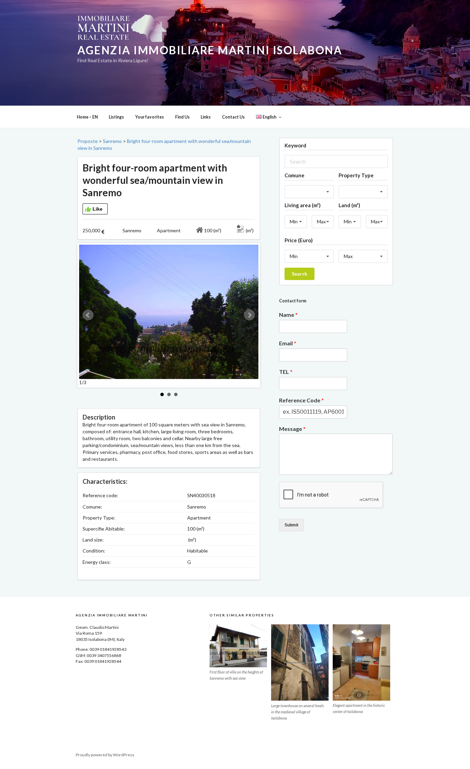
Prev (88, 315)
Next (249, 315)
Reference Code (301, 400)
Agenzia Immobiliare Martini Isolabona (209, 50)
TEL (285, 371)
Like (98, 209)
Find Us (182, 117)
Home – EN (87, 117)
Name (288, 314)
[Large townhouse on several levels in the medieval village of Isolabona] (300, 662)
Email (287, 343)
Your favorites (149, 117)
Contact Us (233, 117)
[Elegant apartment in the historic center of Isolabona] (361, 662)
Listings (116, 117)
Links (206, 117)
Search (299, 274)
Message (292, 428)
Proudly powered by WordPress (105, 754)
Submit (291, 525)
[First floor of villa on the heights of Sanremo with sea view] (238, 645)
